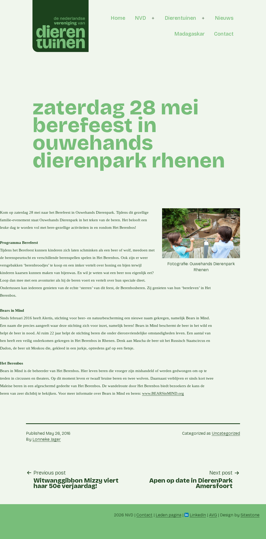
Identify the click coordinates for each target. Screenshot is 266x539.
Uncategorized (226, 433)
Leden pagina (168, 514)
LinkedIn (198, 514)
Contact (224, 34)
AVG (213, 514)
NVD (140, 18)
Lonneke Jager (46, 439)
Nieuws (224, 18)
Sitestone (250, 514)
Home (118, 18)
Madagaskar (189, 34)
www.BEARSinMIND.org (163, 393)
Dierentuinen (180, 18)
